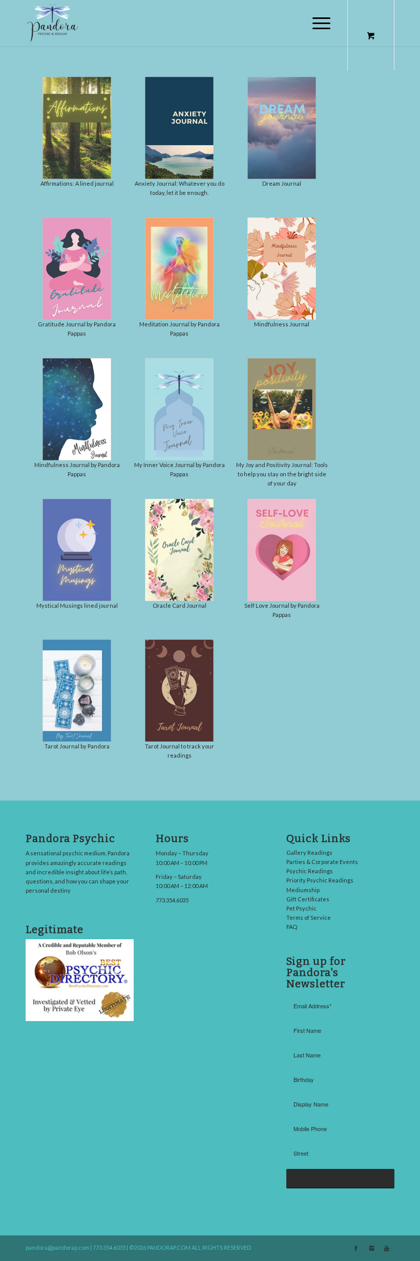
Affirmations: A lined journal (77, 183)
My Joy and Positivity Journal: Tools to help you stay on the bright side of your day (282, 473)
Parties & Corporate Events (322, 861)
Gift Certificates (307, 899)
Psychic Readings (309, 871)
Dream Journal (281, 183)
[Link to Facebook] (356, 1248)
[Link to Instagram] (371, 1248)
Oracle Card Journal (179, 605)
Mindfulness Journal (281, 324)
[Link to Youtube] (386, 1248)
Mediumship (303, 890)
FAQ (291, 926)
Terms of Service (308, 917)
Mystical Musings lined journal (77, 605)
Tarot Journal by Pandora (77, 746)
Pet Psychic (301, 908)
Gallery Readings (309, 852)
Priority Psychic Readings (319, 880)
